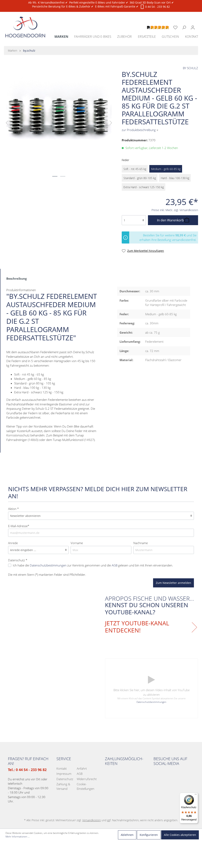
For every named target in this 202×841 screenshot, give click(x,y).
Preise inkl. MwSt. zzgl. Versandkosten (175, 210)
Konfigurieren (149, 835)
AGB (114, 565)
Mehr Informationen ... (18, 836)
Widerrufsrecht (87, 779)
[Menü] (195, 795)
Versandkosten (91, 820)
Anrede (13, 543)
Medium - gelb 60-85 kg (165, 169)
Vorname (77, 543)
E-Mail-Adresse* (18, 526)
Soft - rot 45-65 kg (134, 169)
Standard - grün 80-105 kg (139, 178)
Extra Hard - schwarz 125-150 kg (143, 187)
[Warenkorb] (199, 25)
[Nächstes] (111, 122)
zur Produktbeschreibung (140, 130)
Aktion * (13, 509)
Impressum (63, 774)
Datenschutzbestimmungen (48, 565)
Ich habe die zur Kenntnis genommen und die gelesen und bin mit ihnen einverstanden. (93, 565)
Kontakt (61, 768)
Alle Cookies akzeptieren (180, 835)
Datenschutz (64, 779)
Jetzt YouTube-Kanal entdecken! (137, 627)
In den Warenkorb (171, 220)
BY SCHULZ (190, 68)
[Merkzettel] (175, 27)
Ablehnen (127, 835)
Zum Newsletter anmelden (173, 583)
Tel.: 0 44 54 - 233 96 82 (27, 769)
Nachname (140, 543)
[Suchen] (184, 27)
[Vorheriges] (7, 122)
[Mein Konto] (192, 27)
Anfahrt (82, 768)
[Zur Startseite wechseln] (25, 22)
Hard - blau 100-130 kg (175, 178)
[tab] (16, 278)
